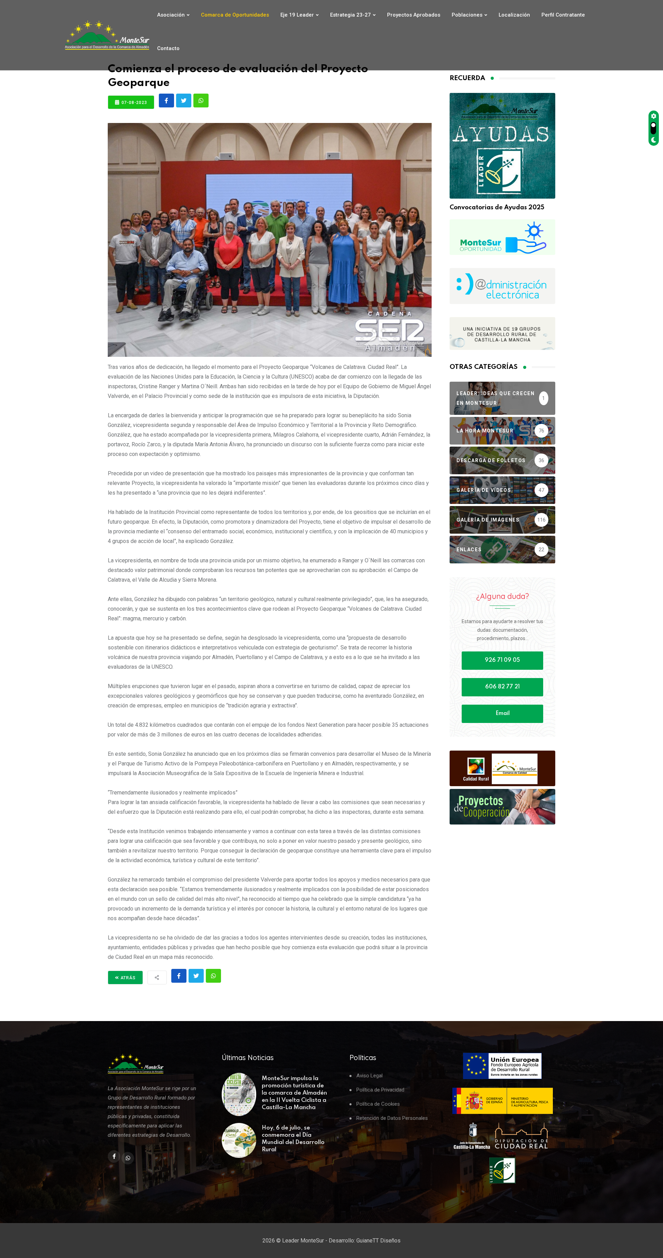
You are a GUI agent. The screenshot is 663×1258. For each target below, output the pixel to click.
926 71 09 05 (502, 660)
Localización (514, 15)
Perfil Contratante (563, 15)
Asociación (171, 15)
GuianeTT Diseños (378, 1240)
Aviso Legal (369, 1075)
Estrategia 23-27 (350, 15)
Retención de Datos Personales (392, 1118)
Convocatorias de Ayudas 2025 (497, 207)
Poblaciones (467, 15)
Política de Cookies (378, 1104)
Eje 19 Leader (297, 15)
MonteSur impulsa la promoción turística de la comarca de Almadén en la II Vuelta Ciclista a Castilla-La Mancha (294, 1093)
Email (503, 713)
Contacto (168, 48)
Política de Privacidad (380, 1090)
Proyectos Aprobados (413, 15)
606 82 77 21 (502, 687)
